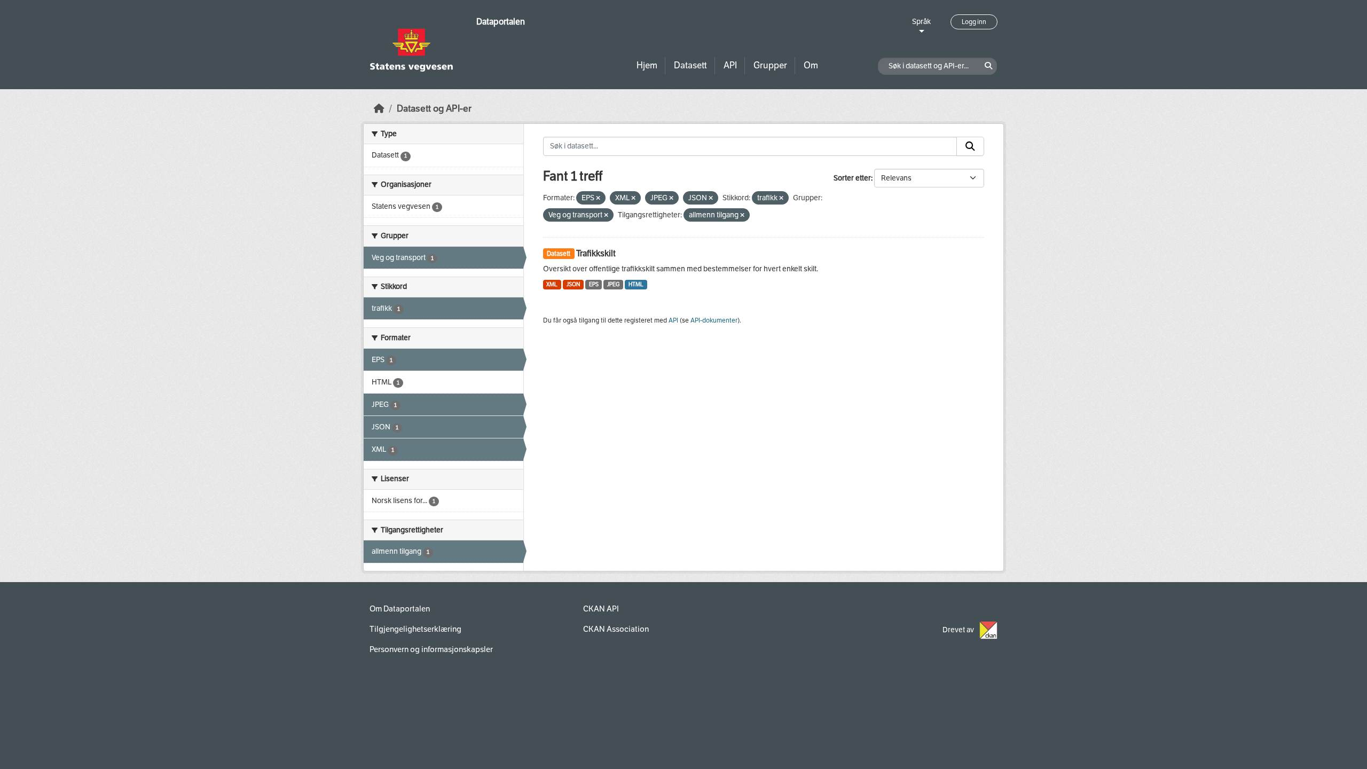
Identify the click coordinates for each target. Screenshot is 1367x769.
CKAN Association (616, 629)
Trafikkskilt (596, 253)
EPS (594, 284)
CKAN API (601, 609)
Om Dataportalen (400, 609)
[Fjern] (598, 198)
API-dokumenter (713, 320)
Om (811, 65)
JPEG (613, 284)
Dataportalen (500, 22)
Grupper (770, 65)
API (730, 65)
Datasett (690, 65)
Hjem (647, 65)
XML (551, 284)
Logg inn (974, 22)
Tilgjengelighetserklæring (415, 629)
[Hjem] (379, 108)
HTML (635, 284)
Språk (921, 21)
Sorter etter (852, 178)
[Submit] (970, 146)
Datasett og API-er (434, 108)
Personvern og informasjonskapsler (431, 649)
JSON (573, 284)
